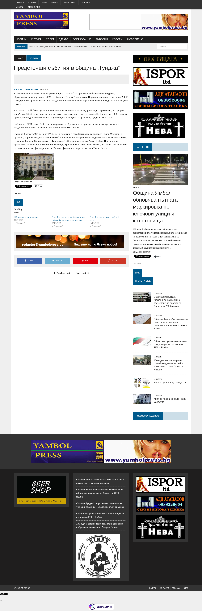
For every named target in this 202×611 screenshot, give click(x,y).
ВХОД (186, 588)
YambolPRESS (31, 89)
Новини (20, 2)
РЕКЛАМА (176, 588)
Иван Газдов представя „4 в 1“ (170, 382)
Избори (20, 7)
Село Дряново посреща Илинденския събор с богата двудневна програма (68, 218)
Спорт (44, 2)
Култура (32, 2)
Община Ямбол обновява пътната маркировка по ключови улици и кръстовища (155, 206)
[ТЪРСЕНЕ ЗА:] (172, 46)
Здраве (54, 2)
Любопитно (34, 7)
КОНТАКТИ (164, 588)
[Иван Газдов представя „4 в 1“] (142, 385)
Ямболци (85, 2)
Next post (81, 273)
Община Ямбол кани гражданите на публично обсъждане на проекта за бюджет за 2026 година (99, 493)
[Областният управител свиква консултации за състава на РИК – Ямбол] (142, 344)
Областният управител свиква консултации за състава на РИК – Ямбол (170, 344)
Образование (69, 2)
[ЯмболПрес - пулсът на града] (41, 20)
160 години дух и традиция (26, 217)
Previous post (63, 273)
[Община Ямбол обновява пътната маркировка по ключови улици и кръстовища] (160, 183)
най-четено (142, 147)
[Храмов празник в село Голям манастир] (142, 401)
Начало (152, 588)
